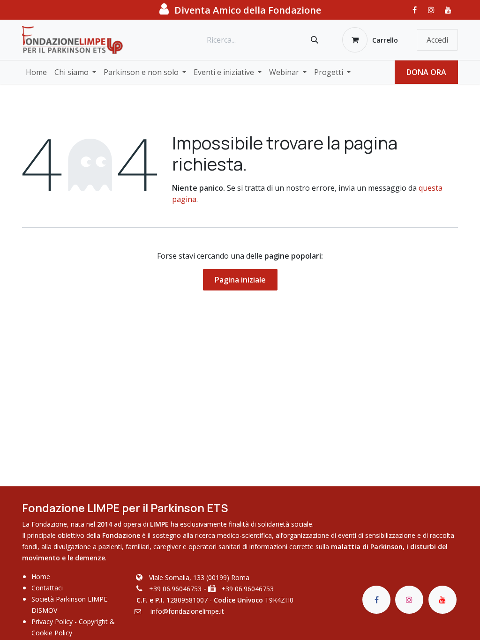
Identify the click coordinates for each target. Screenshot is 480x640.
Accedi (437, 40)
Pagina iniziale (240, 280)
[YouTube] (448, 9)
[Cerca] (314, 39)
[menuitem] (36, 72)
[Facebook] (414, 9)
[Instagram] (431, 9)
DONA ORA (426, 72)
